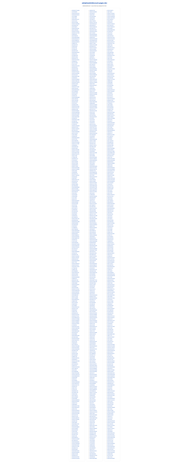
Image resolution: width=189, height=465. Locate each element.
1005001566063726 (93, 272)
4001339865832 (110, 310)
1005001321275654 (111, 281)
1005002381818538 (111, 167)
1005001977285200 (111, 347)
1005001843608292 (111, 181)
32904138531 (92, 193)
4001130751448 (110, 455)
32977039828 (109, 426)
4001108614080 (110, 77)
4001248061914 (75, 217)
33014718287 (91, 175)
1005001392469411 (93, 223)
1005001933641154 (75, 358)
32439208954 (92, 441)
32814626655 (109, 92)
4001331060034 (110, 19)
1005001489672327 (75, 238)
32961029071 (74, 178)
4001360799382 (110, 413)
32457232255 (74, 20)
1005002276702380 (111, 450)
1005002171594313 (110, 428)
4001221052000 (92, 311)
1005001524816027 (111, 308)
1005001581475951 (93, 29)
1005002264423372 (75, 13)
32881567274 (109, 416)
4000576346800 (92, 73)
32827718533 (92, 398)
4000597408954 (92, 67)
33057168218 (109, 218)
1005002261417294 (111, 37)
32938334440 (74, 393)
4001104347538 (75, 414)
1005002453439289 (93, 38)
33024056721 (109, 121)
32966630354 (110, 80)
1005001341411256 (93, 167)
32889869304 (110, 241)
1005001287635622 (93, 106)
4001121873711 (92, 58)
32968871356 (74, 356)
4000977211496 (92, 43)
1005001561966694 (93, 368)
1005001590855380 (111, 29)
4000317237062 (75, 296)
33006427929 (110, 20)
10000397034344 (110, 172)
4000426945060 (110, 125)
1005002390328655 (111, 158)
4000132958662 (75, 396)
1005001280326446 (75, 411)
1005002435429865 (111, 118)
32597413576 (109, 32)
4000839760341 (110, 161)
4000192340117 (75, 67)
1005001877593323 (75, 71)
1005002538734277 (111, 101)
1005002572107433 (75, 289)
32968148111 (91, 56)
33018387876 (92, 122)
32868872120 (74, 43)
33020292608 (74, 194)
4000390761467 (75, 50)
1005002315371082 (75, 446)
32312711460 (74, 197)
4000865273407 (110, 53)
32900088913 (92, 438)
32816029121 (74, 378)
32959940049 (74, 209)
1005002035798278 (75, 82)
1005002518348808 (93, 248)
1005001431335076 (111, 47)
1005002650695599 (111, 275)
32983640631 (74, 310)
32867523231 (92, 200)
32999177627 (92, 423)
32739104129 (74, 124)
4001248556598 (110, 107)
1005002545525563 (93, 239)
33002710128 (92, 347)
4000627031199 (75, 453)
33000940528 (74, 215)
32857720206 (92, 307)
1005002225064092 (76, 125)
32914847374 (109, 235)
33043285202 (110, 83)
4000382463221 (110, 239)
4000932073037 (110, 302)
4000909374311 (75, 455)
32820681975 (92, 95)
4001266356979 (110, 311)
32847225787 (92, 293)
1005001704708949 (93, 376)
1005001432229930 (75, 142)
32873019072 (109, 56)
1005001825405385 (93, 298)
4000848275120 (92, 170)
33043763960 (92, 52)
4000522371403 (75, 416)
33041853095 (92, 136)
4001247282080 (110, 322)
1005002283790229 (111, 420)
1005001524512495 (111, 395)
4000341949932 (92, 329)
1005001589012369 (75, 76)
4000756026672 (92, 319)
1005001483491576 (93, 341)
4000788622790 (75, 392)
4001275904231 (75, 344)
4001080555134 (92, 46)
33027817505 (74, 205)
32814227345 (74, 341)
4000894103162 (110, 100)
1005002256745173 (111, 41)
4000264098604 (92, 383)
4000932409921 (92, 393)
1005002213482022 (111, 23)
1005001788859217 (75, 235)
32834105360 (92, 440)
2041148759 (91, 118)
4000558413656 (75, 203)
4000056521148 (75, 254)
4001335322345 (110, 196)
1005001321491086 (110, 223)
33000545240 (74, 46)
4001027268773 (110, 10)
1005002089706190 (93, 310)
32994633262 (92, 37)
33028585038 (92, 456)
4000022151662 (92, 284)
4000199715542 (75, 434)
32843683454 (92, 199)
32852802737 (109, 133)
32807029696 (92, 155)
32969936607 (74, 404)
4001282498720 (75, 364)
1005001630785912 (93, 116)
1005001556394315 (75, 284)
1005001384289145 (75, 200)
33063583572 (110, 131)
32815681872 (92, 380)
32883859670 (92, 305)
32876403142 (74, 253)
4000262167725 (75, 58)
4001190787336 (110, 359)
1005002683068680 (76, 260)
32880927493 (74, 311)
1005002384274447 (93, 41)
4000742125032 (92, 124)
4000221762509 (92, 233)
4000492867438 (75, 146)
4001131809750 (110, 136)
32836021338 (109, 232)
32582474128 (92, 112)
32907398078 (74, 26)
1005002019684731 (93, 265)
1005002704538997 (75, 169)
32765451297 (74, 389)
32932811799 (74, 47)
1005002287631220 (111, 89)
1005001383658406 (75, 349)
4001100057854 (92, 206)
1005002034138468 (93, 92)
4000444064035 (92, 232)
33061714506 (109, 408)
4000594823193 (110, 313)
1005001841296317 (110, 253)
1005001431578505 (93, 182)
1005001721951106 (93, 256)
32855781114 (74, 199)
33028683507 (92, 164)
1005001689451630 (111, 295)
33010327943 (92, 338)
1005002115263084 (75, 419)
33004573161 (109, 157)
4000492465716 (110, 438)
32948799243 (74, 304)
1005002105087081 (75, 292)
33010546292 (109, 343)
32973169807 (74, 305)
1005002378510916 (75, 149)
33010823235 (74, 95)
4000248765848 (75, 287)
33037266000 (74, 380)
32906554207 (92, 337)
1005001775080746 (75, 175)
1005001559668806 (93, 62)
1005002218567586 (93, 281)
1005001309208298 (93, 241)
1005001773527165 (93, 392)
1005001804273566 (75, 119)
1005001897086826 (75, 426)
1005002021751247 (75, 316)
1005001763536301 (75, 401)
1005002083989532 (111, 130)
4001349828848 (92, 134)
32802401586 (92, 325)
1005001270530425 (111, 425)
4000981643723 (75, 158)
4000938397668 (92, 211)
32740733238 (74, 241)
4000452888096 (110, 272)
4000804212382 (92, 296)
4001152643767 (92, 401)
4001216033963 (92, 217)
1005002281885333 (75, 263)
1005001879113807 (110, 175)
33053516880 (109, 229)
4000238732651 (75, 101)
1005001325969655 (75, 320)
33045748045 (92, 404)
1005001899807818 (93, 172)
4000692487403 (92, 238)
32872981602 (109, 86)
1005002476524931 (93, 313)
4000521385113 (92, 161)
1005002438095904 (76, 381)
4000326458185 (110, 250)
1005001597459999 (93, 332)
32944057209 (92, 340)
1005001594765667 (75, 347)
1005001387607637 (111, 73)
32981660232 (74, 61)
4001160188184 (92, 274)
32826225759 (92, 10)
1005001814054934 (75, 236)
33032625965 (92, 356)
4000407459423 (92, 328)
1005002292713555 (111, 298)
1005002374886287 (93, 428)
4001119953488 (75, 185)
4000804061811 (110, 245)
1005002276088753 (111, 411)
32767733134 (74, 64)
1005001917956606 (93, 314)
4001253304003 (110, 182)
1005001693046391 (111, 208)
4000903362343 (75, 259)
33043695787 (74, 49)
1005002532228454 (76, 458)
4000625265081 (110, 414)
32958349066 (74, 196)
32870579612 (92, 278)
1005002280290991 (111, 122)
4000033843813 (110, 392)
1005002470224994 (111, 346)
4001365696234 (92, 390)
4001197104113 (110, 95)
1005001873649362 (93, 196)
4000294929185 (92, 197)
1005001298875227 (93, 190)
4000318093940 (110, 221)
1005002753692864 (93, 59)
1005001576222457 (75, 107)
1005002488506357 (93, 160)
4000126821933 (92, 416)
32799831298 (74, 157)
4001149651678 (75, 440)
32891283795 (109, 119)
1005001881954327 (111, 349)
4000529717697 (92, 247)
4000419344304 (110, 449)
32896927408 (74, 269)
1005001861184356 (93, 316)
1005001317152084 (110, 154)
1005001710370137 (110, 259)
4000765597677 (75, 332)
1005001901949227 (111, 353)
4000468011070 (75, 447)
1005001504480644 (75, 79)
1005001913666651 (110, 262)
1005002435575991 (111, 326)
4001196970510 (110, 31)
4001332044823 (75, 432)
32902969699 (110, 431)
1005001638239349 (111, 274)
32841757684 (109, 127)
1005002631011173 (110, 381)
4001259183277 (110, 97)
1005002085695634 (93, 381)
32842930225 (110, 368)
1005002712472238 (111, 79)
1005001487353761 (75, 326)
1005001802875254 (93, 40)
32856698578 (74, 362)
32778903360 (74, 268)
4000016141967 (75, 148)
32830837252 (74, 386)
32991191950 (109, 139)
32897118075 (109, 11)
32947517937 (109, 193)
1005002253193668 (75, 319)
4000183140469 (110, 188)
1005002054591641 (93, 374)
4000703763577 (92, 344)
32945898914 (109, 137)
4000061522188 (75, 109)
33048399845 (92, 151)
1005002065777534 (93, 280)
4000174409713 (75, 395)
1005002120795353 (93, 386)
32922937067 (92, 119)
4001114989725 (92, 205)
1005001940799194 (93, 157)
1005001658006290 (111, 398)
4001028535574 (110, 341)
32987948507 (74, 214)
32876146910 (92, 287)
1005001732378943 (93, 188)
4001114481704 (92, 64)
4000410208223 (110, 331)
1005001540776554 (75, 59)
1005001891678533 (75, 89)
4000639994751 (110, 202)
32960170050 (92, 83)
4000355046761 (75, 429)
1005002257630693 (93, 104)
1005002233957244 (75, 374)
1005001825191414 (93, 450)
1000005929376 (75, 329)
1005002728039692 (75, 23)
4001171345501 (92, 32)
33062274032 (109, 456)
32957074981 (109, 277)
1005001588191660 (93, 458)
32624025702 (110, 325)
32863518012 (109, 212)
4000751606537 (110, 200)
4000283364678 (110, 74)
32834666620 (74, 85)
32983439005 (110, 378)
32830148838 (109, 191)
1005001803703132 (93, 349)
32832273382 (74, 155)
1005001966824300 (111, 377)
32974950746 (74, 121)
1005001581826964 (93, 371)
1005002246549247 (111, 452)
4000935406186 (75, 223)
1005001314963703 (111, 194)
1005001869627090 (111, 152)
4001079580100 (75, 35)
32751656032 (109, 103)
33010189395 (109, 67)
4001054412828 (75, 425)
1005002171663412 (110, 244)
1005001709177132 (93, 127)
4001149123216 (75, 130)
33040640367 (74, 136)
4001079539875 (92, 362)
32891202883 (74, 170)
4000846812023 (75, 313)
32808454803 (92, 88)
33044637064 (92, 301)
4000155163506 (92, 399)
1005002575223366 (93, 215)
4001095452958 (110, 40)
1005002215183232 (75, 247)
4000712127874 (110, 224)
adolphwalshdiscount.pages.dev (94, 3)
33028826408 (92, 55)
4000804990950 (110, 290)
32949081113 (109, 269)
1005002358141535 (75, 307)
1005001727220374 (75, 151)
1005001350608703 (111, 376)
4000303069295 (75, 242)
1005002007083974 (75, 14)
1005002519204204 (93, 317)
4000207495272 (110, 352)
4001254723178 (92, 142)
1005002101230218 (75, 314)
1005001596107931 (75, 272)
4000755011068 (75, 22)
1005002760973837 (93, 79)
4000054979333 (110, 242)
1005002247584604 (93, 82)
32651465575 (92, 19)
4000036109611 (75, 449)
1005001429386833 (93, 224)
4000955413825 (75, 83)
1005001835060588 (75, 277)
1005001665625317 (93, 23)
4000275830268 (75, 100)
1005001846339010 (111, 266)
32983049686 (74, 283)
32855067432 (74, 239)
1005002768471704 (75, 218)
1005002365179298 (75, 113)
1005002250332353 (93, 411)
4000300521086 (110, 145)
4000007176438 (75, 166)
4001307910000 (110, 441)
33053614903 (109, 386)
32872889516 (92, 178)
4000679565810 (110, 247)
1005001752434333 (111, 399)
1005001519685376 (111, 26)
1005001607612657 (110, 434)
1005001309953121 (75, 40)
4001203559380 (110, 85)
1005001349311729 (75, 179)
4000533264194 (75, 88)
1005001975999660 (111, 163)
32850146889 (109, 296)
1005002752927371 (111, 115)
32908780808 (92, 113)
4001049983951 (92, 447)
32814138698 (74, 16)
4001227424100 (110, 293)
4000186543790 (75, 350)
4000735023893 (75, 188)
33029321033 (74, 53)
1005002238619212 (75, 417)
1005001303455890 (93, 259)
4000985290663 (75, 122)
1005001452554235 (93, 176)
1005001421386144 (93, 158)
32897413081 (109, 58)
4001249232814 (75, 211)
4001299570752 (92, 28)
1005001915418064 (110, 362)
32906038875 (74, 343)
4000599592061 (75, 220)
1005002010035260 (111, 435)
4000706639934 (92, 453)
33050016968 (74, 398)
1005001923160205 (111, 361)
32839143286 (74, 431)
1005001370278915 (93, 191)
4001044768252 (110, 106)
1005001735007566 (111, 17)
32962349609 (74, 134)
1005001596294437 (75, 407)
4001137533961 (75, 62)
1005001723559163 (75, 256)
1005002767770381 (75, 86)
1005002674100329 (75, 338)
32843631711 (91, 378)
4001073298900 (75, 298)
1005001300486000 (111, 443)
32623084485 (92, 71)
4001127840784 (110, 423)
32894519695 (74, 422)
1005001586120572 (75, 383)
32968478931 (92, 377)
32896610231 (74, 278)
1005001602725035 (75, 266)
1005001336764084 (75, 167)
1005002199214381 (75, 28)
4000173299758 (110, 140)
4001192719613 (110, 62)
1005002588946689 (76, 97)
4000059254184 (110, 211)
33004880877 (74, 286)
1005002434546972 (75, 190)
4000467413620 (75, 92)
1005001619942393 (111, 432)
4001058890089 (75, 371)
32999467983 (92, 395)
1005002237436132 (75, 31)
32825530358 (92, 335)
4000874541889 (110, 410)
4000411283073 (110, 173)
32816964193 (109, 256)
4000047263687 (92, 181)
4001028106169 (92, 396)
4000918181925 (75, 233)
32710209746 (92, 443)
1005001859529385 (93, 245)
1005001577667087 (111, 13)
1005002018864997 (93, 74)
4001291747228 (110, 440)
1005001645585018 (93, 34)
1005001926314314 (110, 260)
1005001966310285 (75, 331)
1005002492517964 (75, 405)
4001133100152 (92, 408)
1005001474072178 (75, 384)
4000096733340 (110, 187)
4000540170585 (75, 163)
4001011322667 (110, 332)
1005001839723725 (111, 320)
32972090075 (109, 61)
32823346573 (74, 94)
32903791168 (109, 230)
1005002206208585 (111, 160)
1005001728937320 (75, 80)
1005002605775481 (93, 250)
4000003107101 (110, 268)
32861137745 (109, 335)
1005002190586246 (75, 399)
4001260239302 (75, 337)
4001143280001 (92, 257)
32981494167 (109, 419)
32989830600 (92, 103)
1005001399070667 (75, 116)
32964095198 (74, 182)
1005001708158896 (111, 148)
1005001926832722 (93, 326)
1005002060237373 (111, 170)
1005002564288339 (93, 295)
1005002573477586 (75, 32)
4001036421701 (75, 173)
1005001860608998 (75, 187)
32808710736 (92, 226)
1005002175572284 (93, 212)
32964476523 (110, 197)
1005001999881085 (111, 384)
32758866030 (74, 227)
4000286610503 (110, 142)
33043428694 (110, 28)
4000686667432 (92, 434)
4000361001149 (75, 181)
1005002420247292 (75, 65)
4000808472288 (92, 432)
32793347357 (92, 452)
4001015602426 (110, 329)
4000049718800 (75, 184)
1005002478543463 (111, 179)
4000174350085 (75, 161)
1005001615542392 (93, 110)
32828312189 (74, 435)
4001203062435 (110, 25)
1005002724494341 (75, 128)
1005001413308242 (93, 227)
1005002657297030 (93, 455)
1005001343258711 (93, 364)
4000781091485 (92, 100)
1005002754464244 (111, 422)
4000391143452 (75, 56)
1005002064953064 (111, 374)
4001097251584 (75, 353)
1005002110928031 (110, 91)
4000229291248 (110, 35)
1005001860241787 (75, 423)
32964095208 (92, 350)
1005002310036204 (93, 320)
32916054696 (109, 82)
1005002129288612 (93, 11)
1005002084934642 (93, 166)
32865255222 (92, 290)
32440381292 (109, 34)
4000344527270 (92, 61)
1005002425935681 (93, 173)
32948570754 (74, 402)
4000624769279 (92, 359)
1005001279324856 (75, 346)
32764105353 (92, 268)
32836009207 (110, 314)
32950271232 (92, 91)
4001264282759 (110, 155)
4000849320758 (75, 70)
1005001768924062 (93, 101)
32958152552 (74, 365)
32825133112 (91, 449)
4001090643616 (75, 55)
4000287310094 (110, 143)
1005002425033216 (111, 38)
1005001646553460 (75, 335)
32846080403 (92, 292)
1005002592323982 (76, 221)
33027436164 (74, 250)
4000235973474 (75, 275)
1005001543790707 (75, 281)
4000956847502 (75, 390)
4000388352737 (92, 299)
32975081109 (92, 13)
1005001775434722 (93, 80)
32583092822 (74, 77)
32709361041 (74, 325)
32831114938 (109, 338)
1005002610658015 (93, 125)
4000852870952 (110, 404)
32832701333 (109, 50)
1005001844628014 (75, 441)
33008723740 (92, 331)
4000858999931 (92, 343)
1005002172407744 (93, 22)
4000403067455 (110, 238)
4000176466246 (75, 229)
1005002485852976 (75, 290)
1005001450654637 (111, 59)
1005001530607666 (75, 328)
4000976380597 (92, 407)
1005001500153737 (75, 19)
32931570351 (74, 103)
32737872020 (109, 88)
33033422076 (110, 417)
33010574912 (74, 193)
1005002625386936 (111, 407)
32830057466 (109, 283)
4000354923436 (92, 419)
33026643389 (110, 453)
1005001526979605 (75, 73)
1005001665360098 (75, 37)
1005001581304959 (111, 458)
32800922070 (110, 319)
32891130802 (92, 262)
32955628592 (110, 166)
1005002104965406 (111, 16)
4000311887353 (92, 251)
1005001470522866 (93, 44)
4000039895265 (75, 295)
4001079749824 (92, 89)
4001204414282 (92, 277)
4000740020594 (92, 76)
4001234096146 (110, 206)
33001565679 (92, 229)
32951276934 (92, 426)
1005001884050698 (111, 366)
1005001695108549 (93, 68)
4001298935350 (92, 254)
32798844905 (92, 194)
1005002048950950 (76, 112)
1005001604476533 (93, 31)
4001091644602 (110, 365)
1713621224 (91, 86)
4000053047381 (92, 97)
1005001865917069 (75, 152)
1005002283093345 (93, 133)
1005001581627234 (93, 269)
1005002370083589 (75, 443)
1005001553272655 (93, 130)
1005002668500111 (75, 299)
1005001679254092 (75, 106)
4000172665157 (92, 361)
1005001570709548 (111, 14)
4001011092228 (75, 191)
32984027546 (92, 323)
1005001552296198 (111, 292)
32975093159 (74, 212)
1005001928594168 (93, 139)
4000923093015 (92, 334)
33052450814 (92, 121)
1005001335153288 (93, 152)
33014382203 (109, 22)
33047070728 (74, 139)
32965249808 (110, 104)
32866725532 (92, 77)
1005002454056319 (75, 410)
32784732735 (74, 352)
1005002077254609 (75, 10)
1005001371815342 (75, 257)
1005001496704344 (93, 185)
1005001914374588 (110, 112)
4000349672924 (75, 25)
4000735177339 (92, 214)
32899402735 (92, 429)
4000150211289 (92, 244)
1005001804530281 (75, 444)
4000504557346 (75, 280)
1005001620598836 (111, 169)
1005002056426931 (93, 35)
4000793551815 (92, 221)
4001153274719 (92, 109)
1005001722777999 (75, 143)
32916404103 (109, 184)
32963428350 (92, 358)
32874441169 (91, 154)
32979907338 (109, 110)
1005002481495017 (93, 50)
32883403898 (74, 206)
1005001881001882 (110, 358)
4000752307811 (75, 133)
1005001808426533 (75, 317)
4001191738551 (92, 65)
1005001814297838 (75, 456)
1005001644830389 (111, 278)
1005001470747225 (111, 316)
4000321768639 (110, 116)
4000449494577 (92, 25)
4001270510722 (110, 185)
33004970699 (74, 377)
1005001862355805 (93, 218)
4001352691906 (92, 302)
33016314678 (109, 215)
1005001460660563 (75, 251)
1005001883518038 (75, 450)
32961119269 (74, 17)
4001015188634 (110, 236)
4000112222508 (92, 209)
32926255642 (92, 17)
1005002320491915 (111, 393)
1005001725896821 (75, 322)
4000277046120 (92, 20)
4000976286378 (110, 65)
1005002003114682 (111, 151)
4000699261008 (110, 226)
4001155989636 (75, 91)
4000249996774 (92, 230)
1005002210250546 (93, 94)
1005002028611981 (93, 266)
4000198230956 (110, 305)
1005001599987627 (93, 389)
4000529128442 (110, 380)
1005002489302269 (111, 437)
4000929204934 (110, 280)
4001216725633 (92, 275)
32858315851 (92, 14)
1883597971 (91, 402)
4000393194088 (110, 220)
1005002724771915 (93, 184)
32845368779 (109, 46)
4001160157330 (110, 356)
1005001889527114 (110, 289)
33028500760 (92, 446)
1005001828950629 (111, 446)
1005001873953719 (93, 169)
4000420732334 (75, 127)
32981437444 (74, 408)
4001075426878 (75, 428)
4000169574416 (92, 143)
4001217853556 (92, 202)
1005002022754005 (93, 107)
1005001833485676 (75, 452)
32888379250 (110, 164)
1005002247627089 (75, 361)
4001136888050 (92, 353)
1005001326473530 (93, 425)
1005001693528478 (75, 52)
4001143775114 (110, 94)
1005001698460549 (75, 376)
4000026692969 (110, 52)
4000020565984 (75, 202)
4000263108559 (110, 149)
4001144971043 (75, 248)
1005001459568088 (75, 131)
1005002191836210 (110, 317)
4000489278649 (92, 283)
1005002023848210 (75, 41)
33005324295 (110, 401)
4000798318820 (110, 128)
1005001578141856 (110, 233)
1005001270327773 (75, 154)
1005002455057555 (93, 366)
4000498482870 (92, 131)
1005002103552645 (111, 390)
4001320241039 (92, 115)
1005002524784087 (75, 438)
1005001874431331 (110, 124)
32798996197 (109, 71)
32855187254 (109, 254)
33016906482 (92, 384)
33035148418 (109, 396)
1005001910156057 (110, 337)
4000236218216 (110, 444)
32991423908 (109, 328)
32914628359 (74, 176)
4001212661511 (74, 208)
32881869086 (74, 172)
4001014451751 (110, 146)
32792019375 (74, 226)
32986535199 (74, 301)
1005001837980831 (75, 110)
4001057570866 (110, 301)
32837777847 (74, 262)
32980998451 (109, 304)
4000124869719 (75, 368)
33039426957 (110, 405)
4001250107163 (110, 214)
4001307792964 (110, 251)
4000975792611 (110, 64)
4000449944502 (92, 149)
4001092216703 (92, 437)
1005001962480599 (75, 137)
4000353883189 (110, 402)
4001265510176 (75, 44)
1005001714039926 (93, 128)
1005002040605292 (111, 350)
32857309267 (109, 340)
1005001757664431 (93, 410)
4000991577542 (110, 109)
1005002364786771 (93, 85)
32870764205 (109, 299)
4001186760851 (92, 405)
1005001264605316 (75, 245)
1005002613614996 (111, 344)
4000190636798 (110, 113)
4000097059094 (110, 371)
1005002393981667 (93, 235)
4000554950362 (92, 260)
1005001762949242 (75, 232)
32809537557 (92, 137)
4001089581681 (92, 220)
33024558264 (110, 307)
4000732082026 (75, 29)
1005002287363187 (75, 323)
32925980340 (92, 304)
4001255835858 (92, 16)
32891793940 (92, 163)
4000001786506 (92, 179)
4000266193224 (110, 49)
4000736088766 (75, 140)
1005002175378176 (93, 435)
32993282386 (110, 199)
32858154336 (109, 176)
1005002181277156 (110, 43)
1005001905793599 (75, 244)
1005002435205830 (76, 366)
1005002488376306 (93, 417)
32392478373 (109, 227)
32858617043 (109, 389)
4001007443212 (92, 289)
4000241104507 (75, 302)
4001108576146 (110, 364)
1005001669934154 (111, 447)
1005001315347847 (93, 203)
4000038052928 (92, 271)
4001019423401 (75, 74)
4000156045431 (92, 308)
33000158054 (109, 217)
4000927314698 (92, 140)
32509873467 (109, 70)
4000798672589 (92, 146)
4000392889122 (75, 437)
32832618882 (74, 334)
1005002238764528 (111, 178)
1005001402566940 (111, 98)
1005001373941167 (93, 47)
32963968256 (74, 145)
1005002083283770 (75, 38)
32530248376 (74, 160)
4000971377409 (110, 248)
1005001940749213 (110, 284)
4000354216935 (75, 274)
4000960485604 (92, 242)
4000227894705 (75, 98)
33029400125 (74, 118)
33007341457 (109, 190)
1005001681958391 (110, 286)
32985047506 (92, 422)
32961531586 (92, 413)
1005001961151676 (93, 253)
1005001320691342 (93, 26)
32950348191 (92, 148)
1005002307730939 (111, 68)
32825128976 (109, 271)
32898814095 (92, 444)
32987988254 (74, 359)
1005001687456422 (75, 293)
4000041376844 (92, 352)
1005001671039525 (93, 70)
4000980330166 (75, 104)
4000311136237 (110, 263)
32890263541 (74, 34)
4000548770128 (75, 308)
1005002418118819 (75, 115)
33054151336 (92, 53)
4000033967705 (110, 209)
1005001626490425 (93, 346)
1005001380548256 (75, 230)
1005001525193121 (75, 265)
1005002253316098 (93, 322)
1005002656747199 (93, 187)
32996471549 (109, 44)
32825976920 (92, 420)
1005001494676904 (111, 203)
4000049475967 (75, 68)
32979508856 (74, 11)
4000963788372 (75, 164)
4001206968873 (75, 271)
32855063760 (92, 286)
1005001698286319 (93, 263)
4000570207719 (92, 98)
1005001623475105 (111, 55)
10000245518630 (92, 49)
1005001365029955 (93, 414)
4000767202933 (110, 205)
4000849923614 (110, 383)
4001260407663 (75, 224)
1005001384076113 (75, 340)
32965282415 (109, 429)
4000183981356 (110, 265)
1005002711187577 (93, 145)
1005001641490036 (93, 431)
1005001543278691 (111, 134)
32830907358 (74, 420)
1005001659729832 (93, 365)
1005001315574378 (93, 208)
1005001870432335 (111, 257)
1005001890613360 (111, 334)
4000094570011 (110, 287)
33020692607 (110, 323)
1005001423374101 (110, 76)
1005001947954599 (75, 413)
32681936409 (92, 236)
